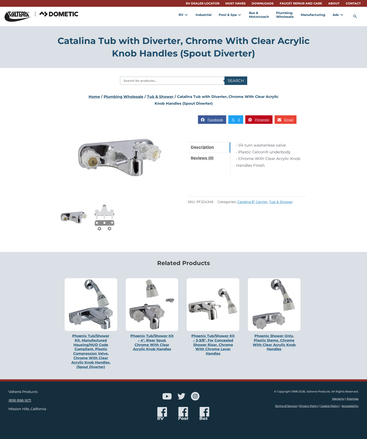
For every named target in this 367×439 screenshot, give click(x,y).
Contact (353, 3)
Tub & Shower (160, 97)
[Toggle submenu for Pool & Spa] (239, 14)
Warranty (338, 398)
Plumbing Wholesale (123, 97)
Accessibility (350, 406)
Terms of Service (286, 406)
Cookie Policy (329, 406)
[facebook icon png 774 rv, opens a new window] (162, 413)
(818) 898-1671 (19, 400)
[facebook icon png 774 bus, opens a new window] (204, 413)
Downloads (263, 3)
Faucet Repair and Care (301, 3)
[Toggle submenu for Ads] (341, 14)
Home (94, 97)
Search (236, 80)
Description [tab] (202, 147)
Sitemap (353, 398)
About (334, 3)
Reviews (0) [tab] (202, 158)
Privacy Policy (308, 406)
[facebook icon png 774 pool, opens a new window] (183, 413)
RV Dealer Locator (202, 3)
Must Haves (235, 3)
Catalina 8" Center (252, 202)
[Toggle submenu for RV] (186, 14)
